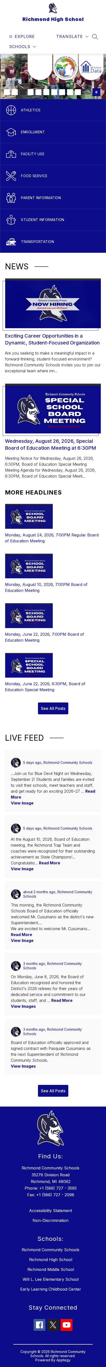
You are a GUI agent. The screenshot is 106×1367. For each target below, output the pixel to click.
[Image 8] (62, 92)
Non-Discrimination (51, 1220)
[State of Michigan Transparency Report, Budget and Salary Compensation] (65, 67)
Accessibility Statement (50, 1210)
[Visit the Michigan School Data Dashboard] (91, 67)
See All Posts (53, 708)
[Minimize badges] (24, 57)
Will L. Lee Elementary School (51, 1279)
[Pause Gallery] (96, 92)
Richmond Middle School (50, 1269)
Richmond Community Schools (50, 1249)
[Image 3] (23, 92)
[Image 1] (7, 92)
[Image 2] (15, 92)
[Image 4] (31, 92)
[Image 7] (54, 92)
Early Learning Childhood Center (50, 1289)
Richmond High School (50, 1259)
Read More (49, 862)
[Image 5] (38, 92)
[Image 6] (46, 92)
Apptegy (63, 1360)
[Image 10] (78, 92)
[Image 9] (70, 92)
